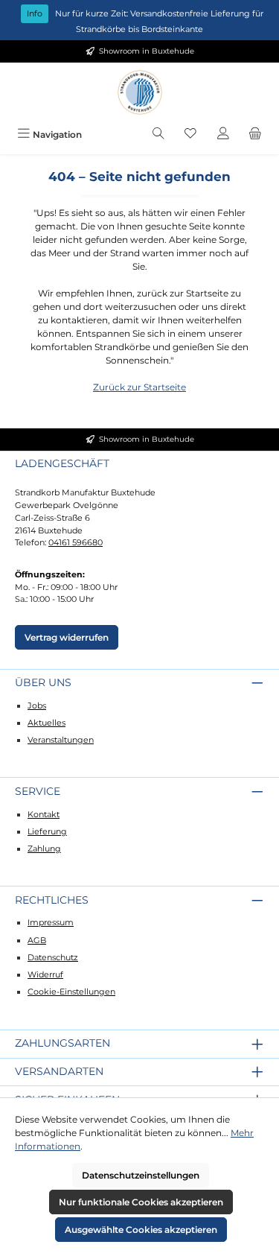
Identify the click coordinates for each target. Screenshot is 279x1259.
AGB (37, 940)
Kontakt (44, 814)
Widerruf (45, 974)
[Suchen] (158, 134)
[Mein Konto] (223, 134)
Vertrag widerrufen (67, 637)
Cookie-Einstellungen (71, 991)
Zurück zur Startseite (139, 387)
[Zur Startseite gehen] (140, 92)
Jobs (37, 705)
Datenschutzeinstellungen (140, 1175)
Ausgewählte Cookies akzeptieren (141, 1229)
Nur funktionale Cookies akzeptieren (141, 1202)
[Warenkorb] (255, 134)
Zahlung (44, 848)
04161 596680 (75, 542)
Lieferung (47, 831)
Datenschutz (53, 957)
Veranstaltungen (61, 740)
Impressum (51, 922)
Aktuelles (46, 722)
